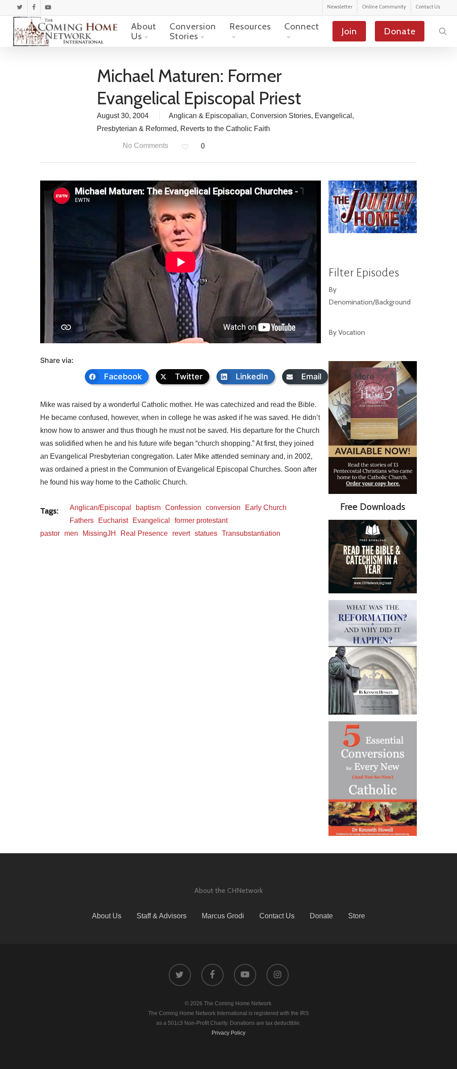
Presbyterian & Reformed (137, 128)
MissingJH (99, 533)
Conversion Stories (280, 115)
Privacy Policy (228, 1033)
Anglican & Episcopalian (208, 115)
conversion (223, 507)
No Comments (144, 145)
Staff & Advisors (162, 916)
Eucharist (113, 520)
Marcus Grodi (223, 916)
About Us (106, 916)
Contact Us (277, 916)
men (71, 533)
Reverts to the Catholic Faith (225, 128)
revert (181, 533)
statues (206, 533)
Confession (183, 507)
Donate (321, 916)
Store (356, 916)
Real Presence (144, 533)
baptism (148, 507)
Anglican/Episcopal (100, 507)
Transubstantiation (251, 533)
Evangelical (333, 115)
